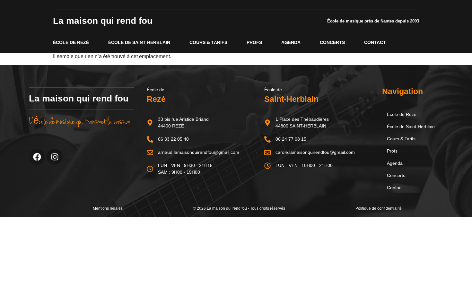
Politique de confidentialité (378, 208)
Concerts (332, 42)
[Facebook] (37, 157)
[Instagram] (55, 157)
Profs (254, 42)
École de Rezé (71, 42)
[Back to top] (455, 290)
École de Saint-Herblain (139, 42)
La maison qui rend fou (103, 21)
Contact (375, 42)
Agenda (291, 42)
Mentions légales (108, 208)
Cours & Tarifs (208, 42)
